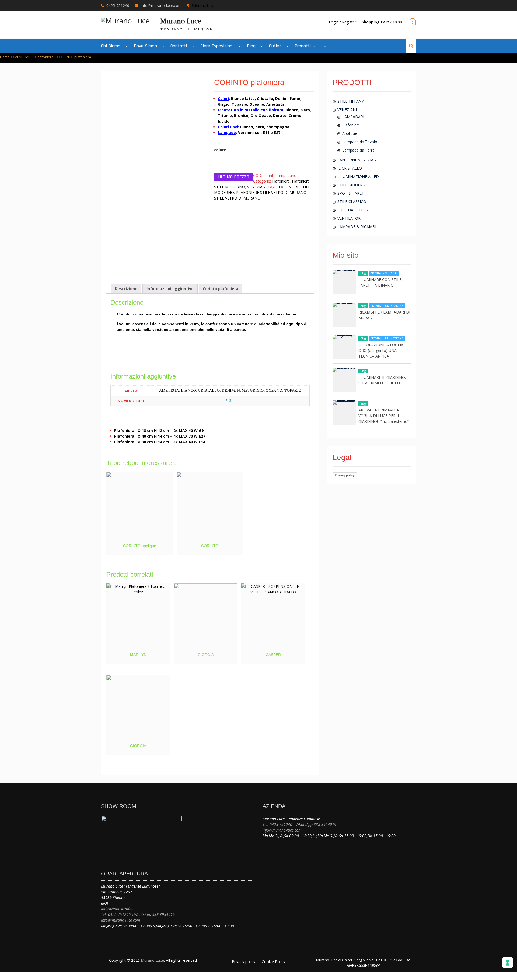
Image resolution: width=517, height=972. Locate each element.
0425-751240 (117, 5)
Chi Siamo (110, 46)
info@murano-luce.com (161, 5)
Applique (349, 133)
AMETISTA (169, 390)
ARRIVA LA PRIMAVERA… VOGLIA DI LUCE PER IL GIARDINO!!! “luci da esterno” (383, 415)
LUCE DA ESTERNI (353, 209)
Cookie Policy (273, 961)
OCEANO (274, 390)
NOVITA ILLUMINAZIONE (387, 306)
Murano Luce (180, 21)
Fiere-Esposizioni (216, 46)
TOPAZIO (292, 390)
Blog (251, 46)
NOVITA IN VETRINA (383, 273)
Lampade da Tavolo (359, 141)
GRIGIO (257, 390)
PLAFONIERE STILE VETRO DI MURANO (271, 192)
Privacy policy (345, 475)
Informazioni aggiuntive (170, 288)
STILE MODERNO (229, 186)
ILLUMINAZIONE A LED (358, 176)
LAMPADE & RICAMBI (356, 226)
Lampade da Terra (358, 150)
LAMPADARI (353, 116)
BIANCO (188, 390)
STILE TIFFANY (350, 101)
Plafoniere (45, 56)
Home (5, 56)
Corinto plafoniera (220, 288)
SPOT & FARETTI (352, 193)
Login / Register (342, 22)
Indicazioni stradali (117, 908)
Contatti (178, 46)
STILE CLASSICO (351, 201)
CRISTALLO (209, 390)
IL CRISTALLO (349, 168)
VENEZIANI (23, 56)
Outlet (275, 46)
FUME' (242, 390)
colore (220, 149)
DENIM (228, 390)
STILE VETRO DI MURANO (237, 198)
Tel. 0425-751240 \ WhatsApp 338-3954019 (138, 914)
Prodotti (303, 46)
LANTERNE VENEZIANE (358, 159)
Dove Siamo (145, 46)
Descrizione (126, 288)
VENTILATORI (349, 218)
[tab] (126, 289)
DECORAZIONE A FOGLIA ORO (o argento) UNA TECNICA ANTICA (380, 350)
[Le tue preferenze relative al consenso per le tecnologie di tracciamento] (507, 962)
